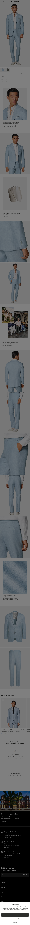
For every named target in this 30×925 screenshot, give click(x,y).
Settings (15, 922)
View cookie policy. (18, 911)
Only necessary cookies (15, 918)
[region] (15, 913)
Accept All (15, 915)
